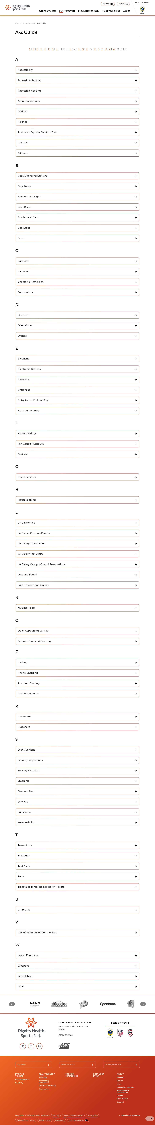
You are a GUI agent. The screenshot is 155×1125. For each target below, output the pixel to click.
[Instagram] (39, 1046)
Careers (120, 1095)
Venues (120, 1081)
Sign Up (106, 4)
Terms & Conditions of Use (73, 1116)
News (119, 1084)
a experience (129, 1115)
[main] (77, 508)
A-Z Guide (43, 1077)
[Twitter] (23, 1046)
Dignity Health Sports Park (16, 7)
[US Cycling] (130, 1036)
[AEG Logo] (64, 1046)
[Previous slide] (12, 1004)
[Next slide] (143, 1004)
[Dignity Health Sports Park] (31, 1028)
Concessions (44, 1089)
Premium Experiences (89, 11)
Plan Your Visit (67, 11)
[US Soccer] (120, 1036)
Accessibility (59, 1120)
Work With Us (122, 1099)
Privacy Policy (93, 1116)
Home (18, 23)
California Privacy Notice (26, 1120)
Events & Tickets (47, 11)
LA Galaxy (19, 1083)
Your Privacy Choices (76, 1120)
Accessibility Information (44, 1081)
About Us (120, 1077)
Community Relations (125, 1087)
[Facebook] (31, 1046)
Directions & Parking (47, 1086)
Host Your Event (111, 11)
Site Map (56, 1116)
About (126, 11)
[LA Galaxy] (142, 9)
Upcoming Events (22, 1079)
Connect (120, 1102)
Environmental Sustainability (123, 1091)
